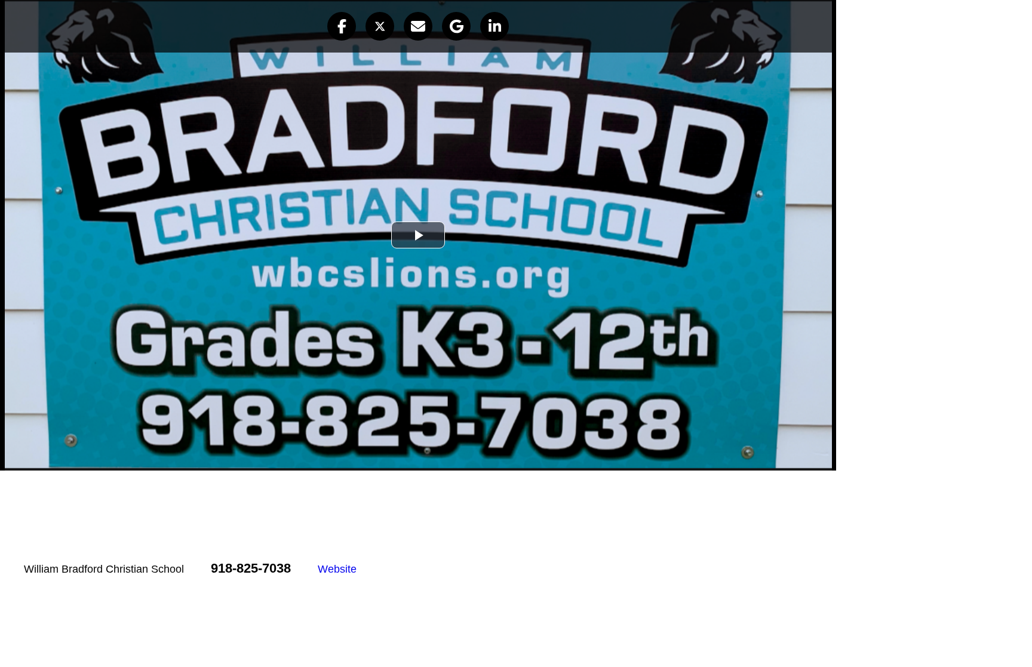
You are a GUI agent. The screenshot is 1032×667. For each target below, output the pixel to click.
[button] (341, 26)
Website (337, 569)
